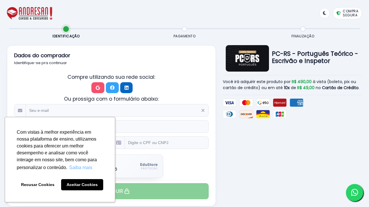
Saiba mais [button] (80, 167)
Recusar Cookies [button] (37, 184)
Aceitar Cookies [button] (82, 184)
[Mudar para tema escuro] (324, 13)
